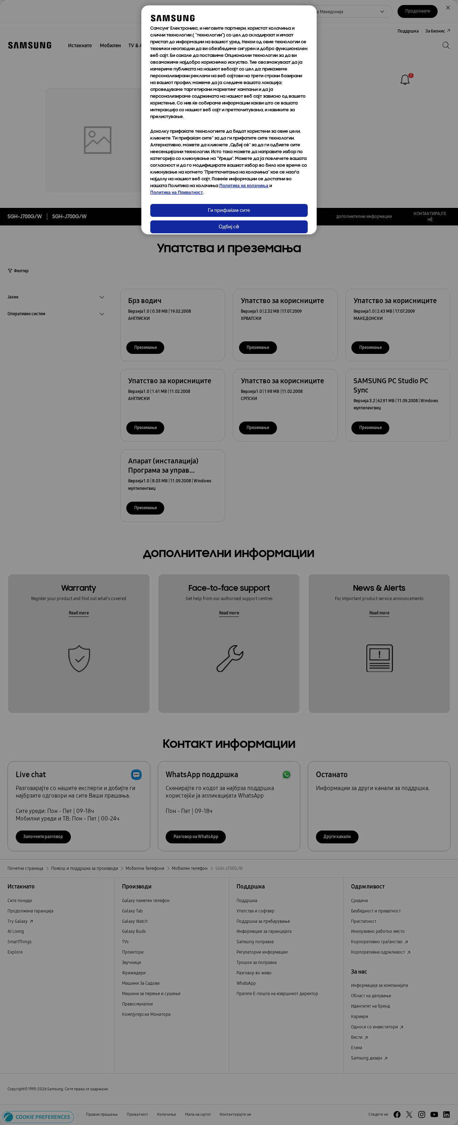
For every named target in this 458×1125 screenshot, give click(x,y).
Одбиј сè (229, 227)
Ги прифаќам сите (229, 210)
